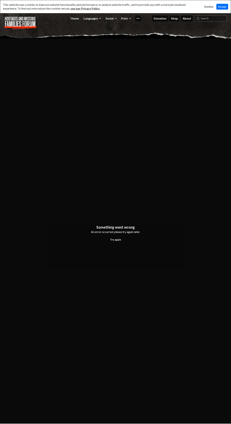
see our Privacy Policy (85, 8)
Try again (115, 239)
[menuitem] (75, 18)
